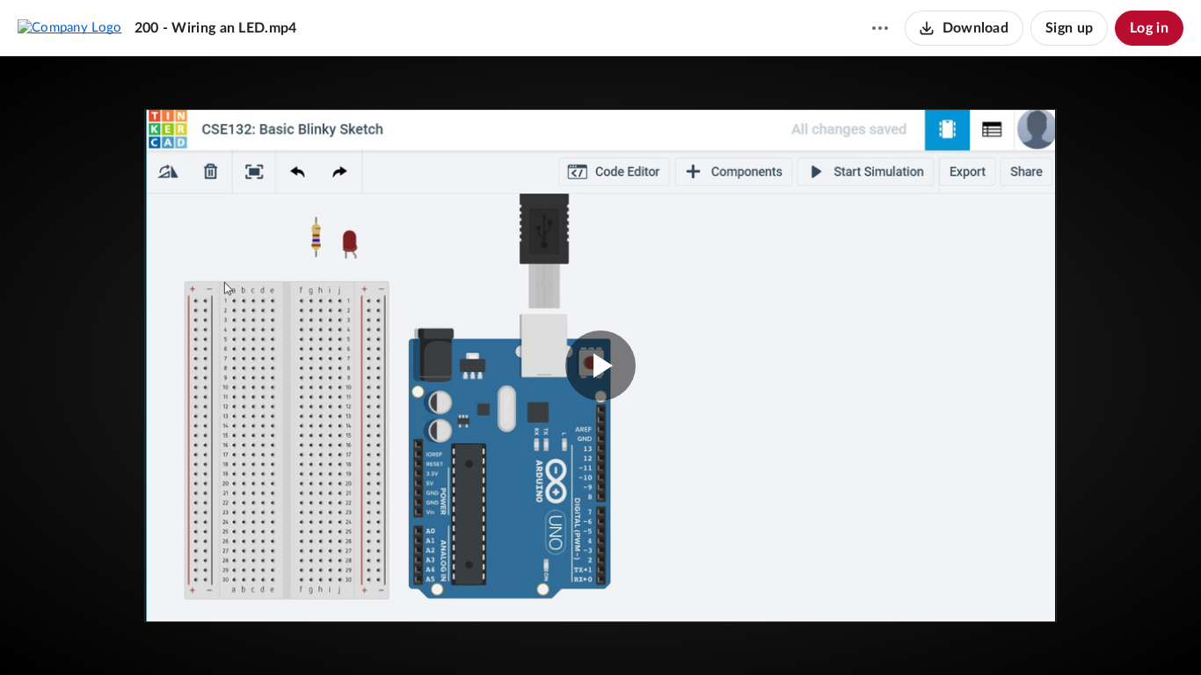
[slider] (600, 600)
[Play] (65, 635)
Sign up (1069, 28)
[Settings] (1134, 635)
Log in (1149, 28)
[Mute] (1101, 635)
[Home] (70, 27)
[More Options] (880, 28)
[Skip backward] (115, 635)
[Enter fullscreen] (1015, 151)
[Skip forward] (147, 635)
